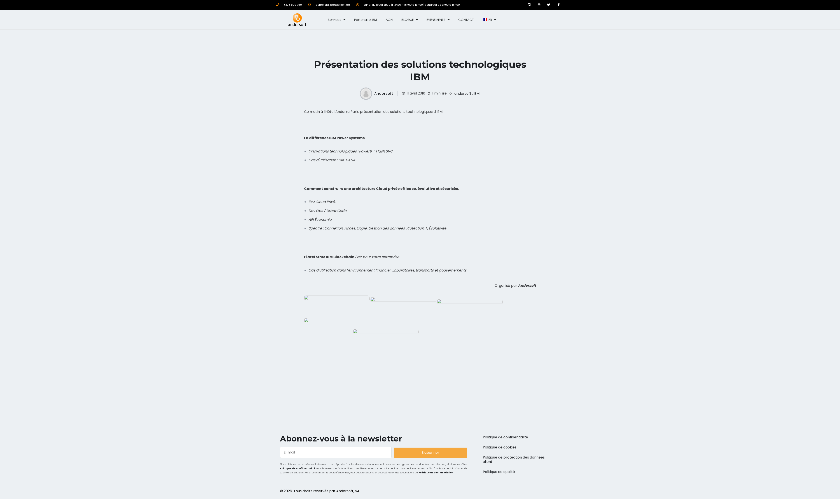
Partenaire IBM (365, 19)
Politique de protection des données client (514, 459)
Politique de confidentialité (297, 468)
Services (334, 19)
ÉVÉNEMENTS (436, 19)
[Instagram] (539, 5)
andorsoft (462, 93)
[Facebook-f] (559, 5)
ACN (389, 19)
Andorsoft (383, 93)
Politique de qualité (499, 471)
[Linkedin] (529, 5)
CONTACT (466, 19)
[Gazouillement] (549, 5)
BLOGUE (407, 19)
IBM (476, 93)
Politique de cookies (499, 447)
